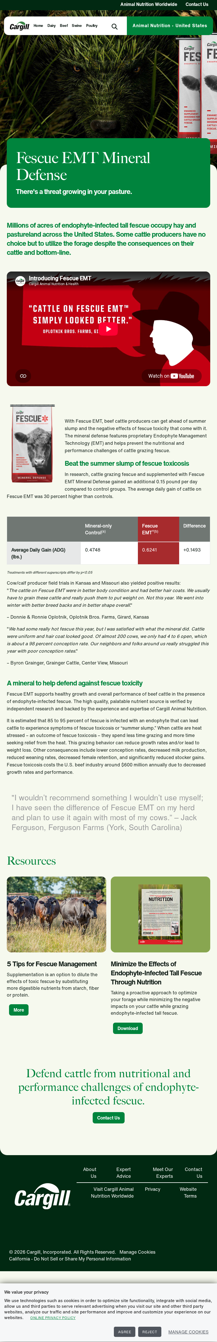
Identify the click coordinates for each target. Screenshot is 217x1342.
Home (38, 25)
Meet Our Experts (163, 1172)
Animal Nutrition (170, 25)
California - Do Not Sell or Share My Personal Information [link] (70, 1258)
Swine (77, 25)
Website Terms (188, 1192)
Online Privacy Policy (53, 1317)
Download (128, 1028)
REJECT (149, 1332)
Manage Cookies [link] (137, 1252)
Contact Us (197, 4)
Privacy (152, 1189)
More (19, 1009)
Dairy (51, 25)
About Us (89, 1172)
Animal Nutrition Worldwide (148, 4)
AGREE (124, 1332)
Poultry (91, 25)
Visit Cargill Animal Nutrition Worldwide (112, 1192)
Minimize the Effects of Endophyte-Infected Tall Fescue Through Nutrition (156, 973)
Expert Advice (123, 1172)
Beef (64, 25)
